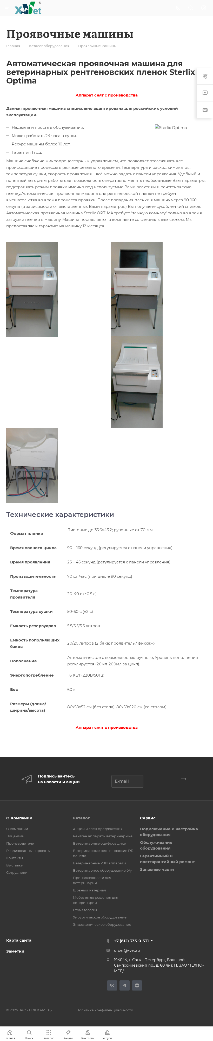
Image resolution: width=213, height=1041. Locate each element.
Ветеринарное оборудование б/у (102, 870)
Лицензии (15, 836)
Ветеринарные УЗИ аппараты (99, 863)
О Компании (19, 817)
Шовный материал (89, 890)
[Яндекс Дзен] (137, 985)
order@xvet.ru (127, 950)
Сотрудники (17, 872)
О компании (17, 829)
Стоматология (85, 910)
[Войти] (203, 7)
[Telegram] (124, 985)
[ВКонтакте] (112, 985)
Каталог (81, 817)
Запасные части (157, 869)
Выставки (14, 865)
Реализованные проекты (28, 851)
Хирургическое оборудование (100, 917)
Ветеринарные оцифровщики (99, 843)
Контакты (14, 858)
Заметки (15, 951)
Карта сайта (18, 940)
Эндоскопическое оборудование (102, 924)
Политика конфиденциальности (104, 1010)
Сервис (148, 817)
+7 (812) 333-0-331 (131, 940)
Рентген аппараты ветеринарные (102, 836)
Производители (20, 843)
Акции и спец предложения (98, 829)
